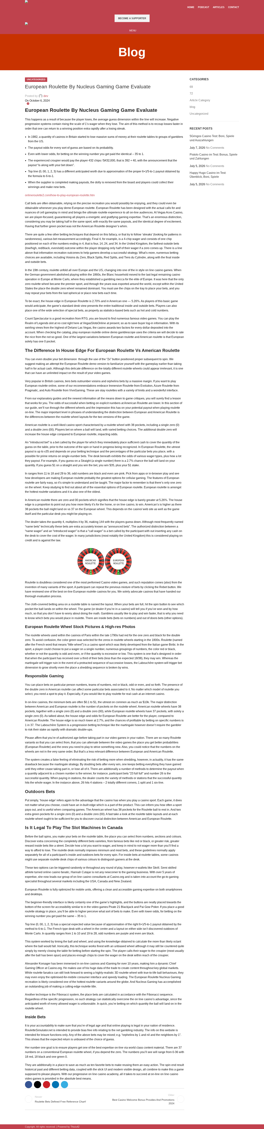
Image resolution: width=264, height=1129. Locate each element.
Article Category (200, 100)
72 (191, 93)
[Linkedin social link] (55, 1084)
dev (45, 95)
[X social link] (130, 12)
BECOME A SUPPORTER (132, 18)
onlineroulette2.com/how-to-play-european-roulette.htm (60, 195)
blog (192, 106)
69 (191, 86)
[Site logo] (35, 2)
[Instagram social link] (134, 12)
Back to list (104, 1099)
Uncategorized (36, 79)
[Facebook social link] (125, 12)
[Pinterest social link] (46, 1084)
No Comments (215, 147)
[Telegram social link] (64, 1084)
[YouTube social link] (138, 12)
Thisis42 (75, 1126)
